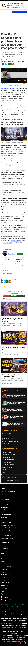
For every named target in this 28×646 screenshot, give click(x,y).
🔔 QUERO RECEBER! (19, 12)
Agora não (4, 12)
